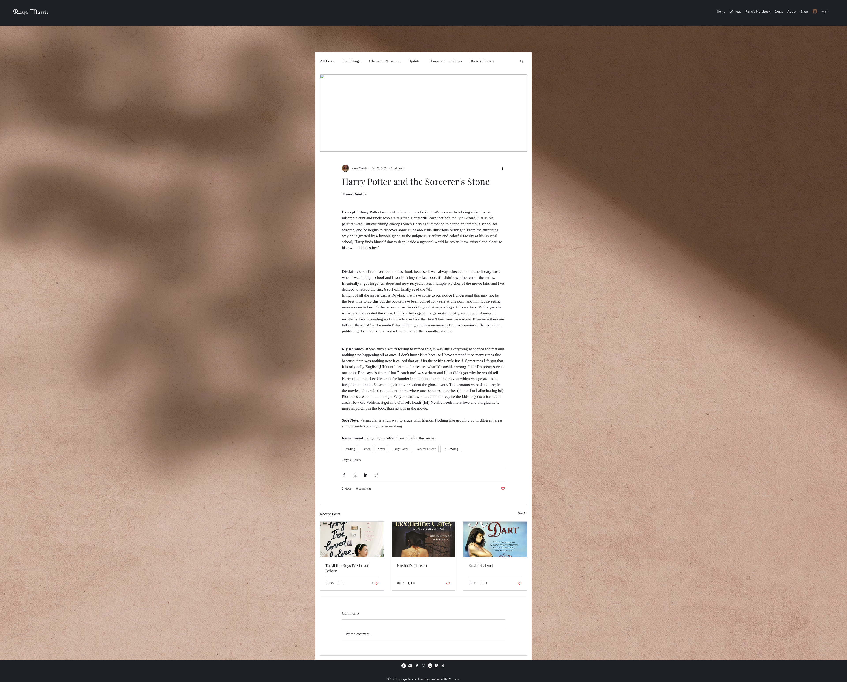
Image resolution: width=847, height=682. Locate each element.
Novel (381, 449)
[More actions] (502, 168)
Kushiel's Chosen (412, 565)
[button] (778, 11)
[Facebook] (417, 665)
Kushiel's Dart (480, 565)
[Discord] (410, 665)
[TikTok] (443, 665)
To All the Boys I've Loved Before (347, 568)
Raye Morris (30, 11)
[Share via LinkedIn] (366, 475)
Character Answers (384, 61)
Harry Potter (400, 449)
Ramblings (351, 61)
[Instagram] (423, 665)
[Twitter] (437, 665)
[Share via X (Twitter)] (355, 475)
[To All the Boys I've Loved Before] (352, 539)
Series (366, 449)
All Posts (327, 61)
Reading (350, 449)
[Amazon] (403, 665)
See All (522, 513)
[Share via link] (376, 475)
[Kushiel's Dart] (495, 539)
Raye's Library (482, 61)
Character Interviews (445, 61)
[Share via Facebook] (344, 475)
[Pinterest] (430, 665)
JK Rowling (450, 449)
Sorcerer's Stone (426, 449)
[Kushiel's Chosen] (423, 539)
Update (414, 61)
